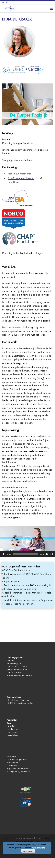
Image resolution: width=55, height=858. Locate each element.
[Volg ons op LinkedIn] (7, 2)
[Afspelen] (3, 554)
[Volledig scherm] (51, 554)
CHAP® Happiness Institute (21, 703)
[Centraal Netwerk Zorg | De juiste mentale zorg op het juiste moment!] (8, 8)
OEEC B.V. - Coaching (19, 700)
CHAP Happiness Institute (21, 178)
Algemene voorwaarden (18, 768)
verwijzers (12, 732)
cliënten (11, 726)
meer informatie (38, 847)
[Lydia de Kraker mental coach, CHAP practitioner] (19, 41)
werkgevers (13, 729)
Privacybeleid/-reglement (18, 772)
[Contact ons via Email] (3, 2)
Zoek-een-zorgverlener (17, 759)
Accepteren (28, 851)
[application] (27, 541)
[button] (27, 541)
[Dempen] (46, 554)
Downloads (12, 765)
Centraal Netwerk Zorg (28, 838)
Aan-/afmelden (14, 675)
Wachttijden (12, 762)
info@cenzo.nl (20, 669)
